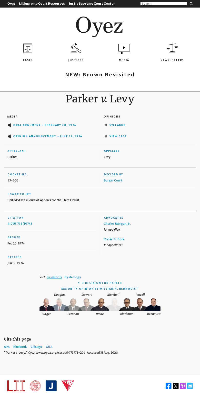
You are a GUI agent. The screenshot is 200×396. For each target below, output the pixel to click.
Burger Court (113, 180)
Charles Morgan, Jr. (117, 223)
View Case (118, 136)
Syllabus (118, 125)
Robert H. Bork (114, 239)
